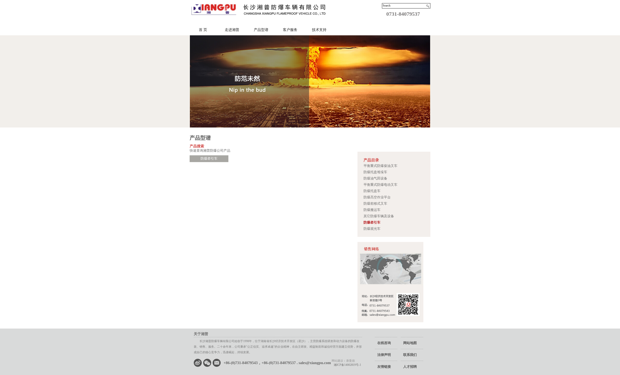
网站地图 (410, 343)
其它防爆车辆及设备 (379, 216)
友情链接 (384, 366)
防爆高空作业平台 (377, 197)
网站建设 (337, 360)
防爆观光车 (372, 229)
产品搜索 (197, 146)
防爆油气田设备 (375, 178)
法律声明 (384, 355)
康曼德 (350, 360)
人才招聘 (410, 366)
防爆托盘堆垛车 (375, 172)
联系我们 (410, 355)
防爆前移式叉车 (375, 203)
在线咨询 (384, 343)
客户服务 (290, 30)
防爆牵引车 (372, 222)
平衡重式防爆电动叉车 (380, 185)
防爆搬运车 (372, 210)
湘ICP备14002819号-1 (346, 365)
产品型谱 (261, 30)
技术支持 (319, 30)
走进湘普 (232, 30)
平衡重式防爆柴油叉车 (380, 166)
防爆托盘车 (372, 191)
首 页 (203, 30)
